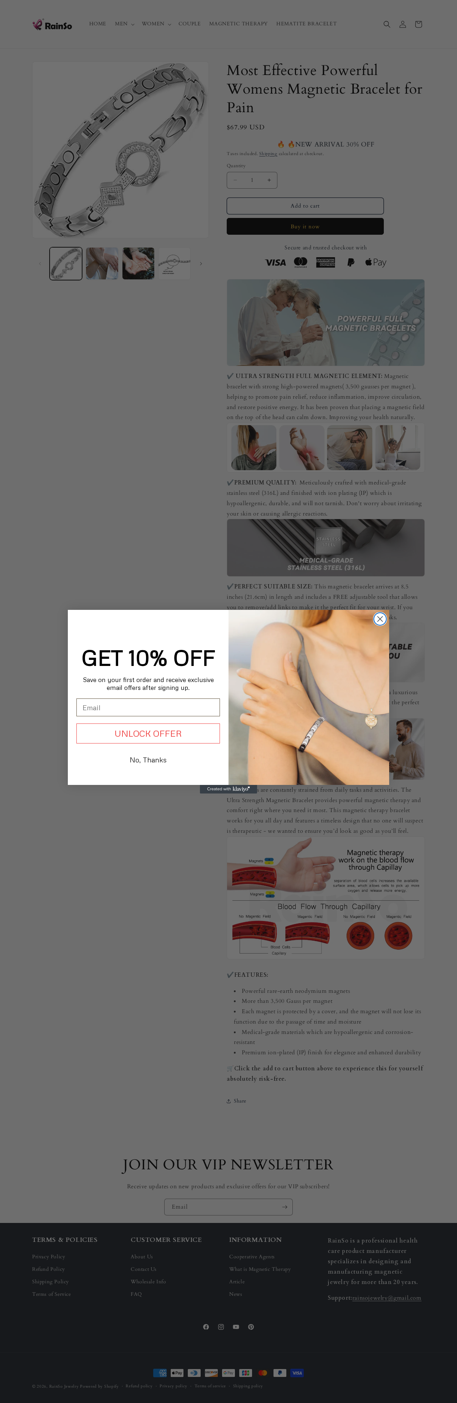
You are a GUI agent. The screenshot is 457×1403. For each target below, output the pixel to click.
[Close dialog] (380, 619)
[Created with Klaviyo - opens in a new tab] (228, 789)
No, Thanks (148, 759)
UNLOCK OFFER (148, 733)
